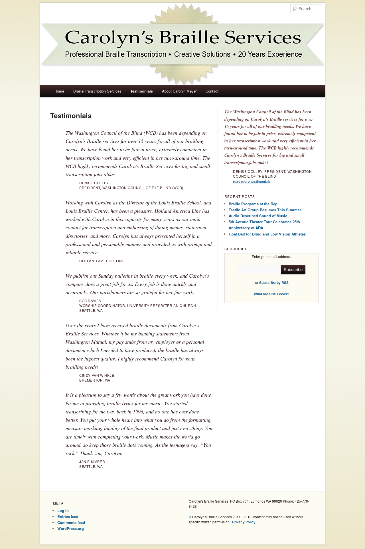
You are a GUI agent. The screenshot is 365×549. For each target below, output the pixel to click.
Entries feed (67, 516)
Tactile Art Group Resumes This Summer (265, 209)
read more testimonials (252, 181)
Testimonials (141, 91)
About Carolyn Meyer (179, 91)
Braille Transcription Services (97, 91)
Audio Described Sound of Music (258, 215)
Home (59, 91)
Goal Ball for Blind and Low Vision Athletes (267, 234)
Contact (212, 91)
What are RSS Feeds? (271, 293)
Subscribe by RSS (274, 282)
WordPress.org (70, 528)
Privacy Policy (244, 522)
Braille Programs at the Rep (253, 203)
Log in (63, 510)
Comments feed (71, 522)
